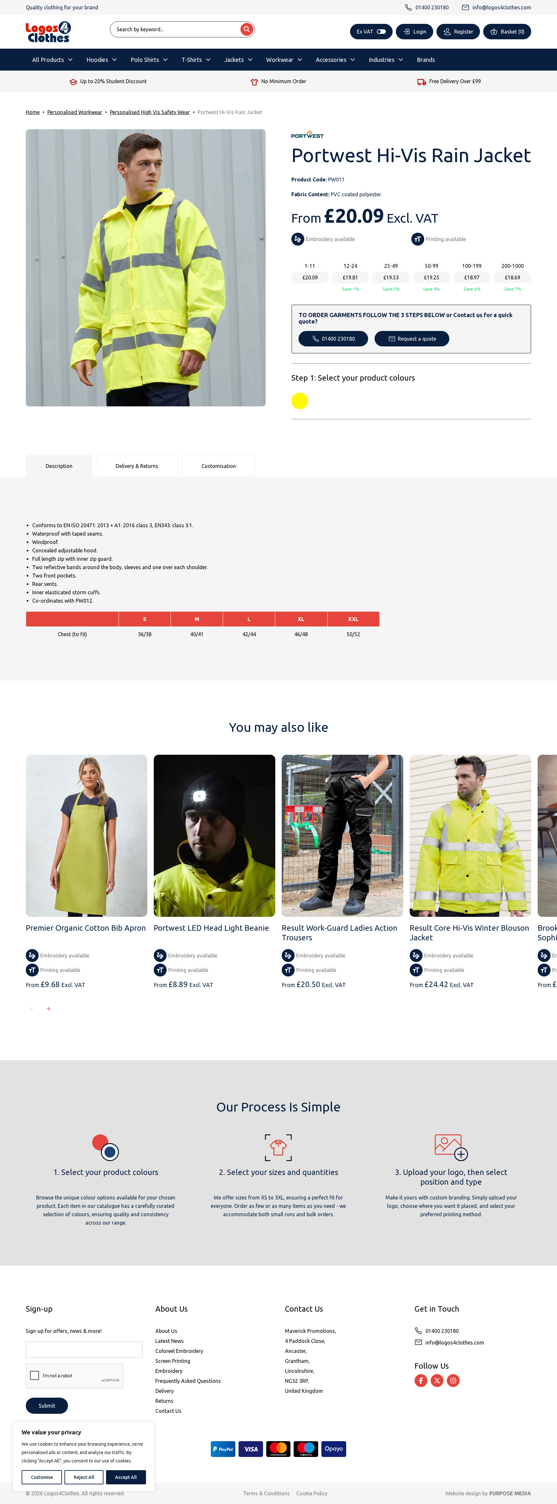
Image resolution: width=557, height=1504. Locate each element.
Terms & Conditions (266, 1493)
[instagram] (453, 1380)
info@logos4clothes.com (454, 1342)
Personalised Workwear (74, 112)
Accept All (126, 1477)
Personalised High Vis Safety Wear (150, 112)
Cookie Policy (311, 1493)
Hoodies (97, 59)
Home (33, 112)
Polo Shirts (145, 59)
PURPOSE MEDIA (510, 1493)
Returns (164, 1401)
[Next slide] (48, 1008)
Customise (42, 1477)
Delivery (164, 1391)
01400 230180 (338, 339)
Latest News (169, 1341)
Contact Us (168, 1411)
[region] (84, 1456)
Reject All (84, 1477)
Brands (426, 59)
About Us (166, 1331)
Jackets (234, 59)
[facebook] (421, 1380)
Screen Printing (172, 1361)
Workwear (279, 59)
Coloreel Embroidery (179, 1351)
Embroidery (168, 1371)
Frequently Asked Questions (188, 1381)
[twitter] (437, 1380)
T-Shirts (191, 59)
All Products (48, 59)
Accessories (331, 59)
